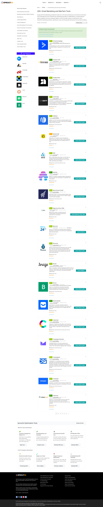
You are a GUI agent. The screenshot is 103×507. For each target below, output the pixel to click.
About (20, 492)
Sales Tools (19, 38)
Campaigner (56, 357)
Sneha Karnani (55, 209)
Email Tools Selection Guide (70, 479)
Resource (58, 2)
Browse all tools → (80, 423)
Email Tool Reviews (68, 480)
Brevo (23, 103)
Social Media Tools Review (22, 30)
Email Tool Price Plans (69, 482)
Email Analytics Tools (21, 46)
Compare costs (41, 445)
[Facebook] (17, 497)
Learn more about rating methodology (46, 36)
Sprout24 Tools (68, 475)
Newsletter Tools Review (22, 35)
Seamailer (24, 63)
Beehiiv (55, 172)
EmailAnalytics (25, 76)
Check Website (81, 270)
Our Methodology (43, 480)
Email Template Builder (22, 44)
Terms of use (38, 501)
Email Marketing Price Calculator (46, 475)
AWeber (55, 116)
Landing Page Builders (21, 19)
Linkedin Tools (20, 41)
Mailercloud (24, 56)
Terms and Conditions (32, 501)
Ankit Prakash (55, 79)
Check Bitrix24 (81, 232)
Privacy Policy (44, 501)
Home (38, 7)
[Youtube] (23, 497)
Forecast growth (24, 466)
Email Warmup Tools (21, 33)
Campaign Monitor (58, 339)
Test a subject (41, 466)
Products (50, 2)
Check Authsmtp (80, 103)
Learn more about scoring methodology (46, 34)
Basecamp (56, 134)
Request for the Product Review (46, 485)
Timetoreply (24, 70)
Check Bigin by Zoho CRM (78, 214)
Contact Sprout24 (25, 492)
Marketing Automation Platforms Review (25, 14)
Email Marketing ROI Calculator (46, 477)
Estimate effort (75, 445)
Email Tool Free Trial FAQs (70, 485)
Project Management (21, 22)
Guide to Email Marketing (70, 477)
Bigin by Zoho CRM (58, 208)
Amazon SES (56, 60)
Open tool (23, 445)
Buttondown (56, 301)
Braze (54, 264)
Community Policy (50, 501)
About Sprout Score (44, 482)
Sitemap (59, 501)
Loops (23, 90)
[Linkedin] (26, 497)
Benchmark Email (58, 190)
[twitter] (19, 497)
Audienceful (24, 83)
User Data (55, 501)
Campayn (56, 379)
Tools (44, 2)
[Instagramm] (21, 497)
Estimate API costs (59, 445)
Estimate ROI (75, 466)
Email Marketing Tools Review (23, 11)
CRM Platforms (20, 17)
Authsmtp (56, 97)
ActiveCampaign (58, 41)
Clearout (55, 395)
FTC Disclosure (43, 484)
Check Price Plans (80, 47)
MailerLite (24, 96)
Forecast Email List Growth (45, 479)
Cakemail (55, 320)
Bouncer (55, 243)
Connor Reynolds (55, 42)
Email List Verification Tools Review (24, 27)
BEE (54, 153)
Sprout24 (21, 501)
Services (66, 2)
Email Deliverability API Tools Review (24, 25)
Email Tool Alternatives (69, 484)
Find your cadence (59, 466)
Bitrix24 (55, 226)
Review (43, 7)
